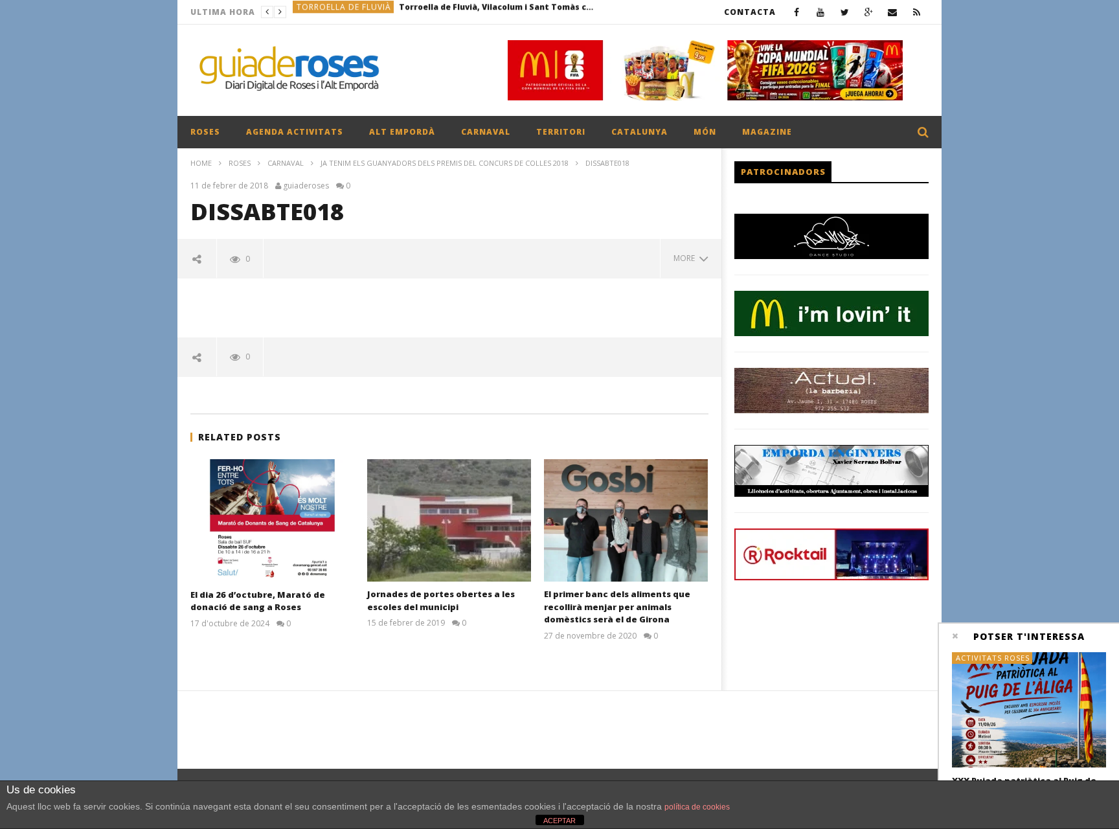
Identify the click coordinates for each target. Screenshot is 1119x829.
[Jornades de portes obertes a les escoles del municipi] (449, 520)
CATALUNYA (639, 131)
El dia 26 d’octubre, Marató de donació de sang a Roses (257, 601)
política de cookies (697, 807)
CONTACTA (750, 11)
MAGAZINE (767, 131)
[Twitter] (845, 12)
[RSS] (917, 12)
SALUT (310, 11)
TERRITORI (560, 131)
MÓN (705, 131)
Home (201, 163)
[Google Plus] (869, 12)
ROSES (205, 131)
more (686, 258)
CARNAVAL (485, 131)
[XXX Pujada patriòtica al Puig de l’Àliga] (1029, 710)
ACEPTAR (559, 820)
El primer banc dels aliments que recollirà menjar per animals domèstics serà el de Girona (617, 606)
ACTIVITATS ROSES (993, 658)
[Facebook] (797, 12)
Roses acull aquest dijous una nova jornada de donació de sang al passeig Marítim (428, 11)
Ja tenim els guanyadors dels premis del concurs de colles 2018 (445, 163)
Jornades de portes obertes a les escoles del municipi (441, 600)
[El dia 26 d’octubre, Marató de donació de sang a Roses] (272, 520)
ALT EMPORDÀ (402, 131)
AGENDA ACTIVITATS (294, 131)
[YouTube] (821, 12)
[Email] (893, 12)
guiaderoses (306, 186)
